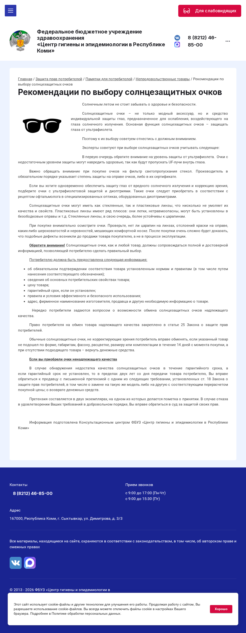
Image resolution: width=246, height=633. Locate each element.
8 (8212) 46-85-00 (202, 41)
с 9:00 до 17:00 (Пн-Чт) (145, 493)
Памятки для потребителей (109, 79)
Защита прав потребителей (59, 79)
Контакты (18, 484)
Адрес (15, 510)
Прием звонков (139, 484)
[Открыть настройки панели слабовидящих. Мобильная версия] (186, 10)
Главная (25, 79)
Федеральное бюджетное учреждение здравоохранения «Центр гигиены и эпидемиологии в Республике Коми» (101, 41)
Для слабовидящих (215, 10)
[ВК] (16, 563)
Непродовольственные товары (163, 79)
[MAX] (30, 563)
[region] (209, 11)
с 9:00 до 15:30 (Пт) (142, 498)
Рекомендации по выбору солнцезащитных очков (120, 92)
